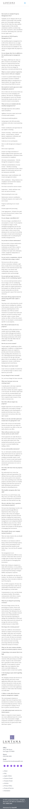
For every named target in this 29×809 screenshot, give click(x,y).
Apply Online (8, 776)
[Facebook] (4, 765)
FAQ (5, 773)
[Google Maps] (14, 765)
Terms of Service (9, 788)
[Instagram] (11, 765)
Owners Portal (8, 778)
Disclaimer (7, 790)
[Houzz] (21, 765)
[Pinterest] (17, 765)
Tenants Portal (8, 781)
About (5, 771)
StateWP (14, 807)
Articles (6, 783)
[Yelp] (7, 765)
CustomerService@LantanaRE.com (13, 761)
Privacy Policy (8, 785)
